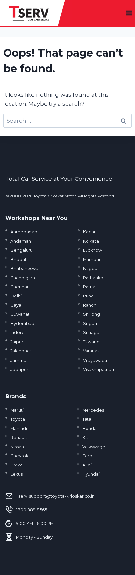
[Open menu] (129, 13)
